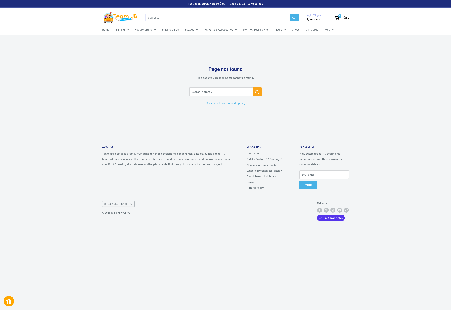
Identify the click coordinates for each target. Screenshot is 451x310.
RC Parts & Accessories (218, 29)
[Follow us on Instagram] (332, 210)
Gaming (120, 29)
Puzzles (189, 29)
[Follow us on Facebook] (319, 210)
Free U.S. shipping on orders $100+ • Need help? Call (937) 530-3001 (225, 3)
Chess (296, 29)
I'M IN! (308, 185)
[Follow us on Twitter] (326, 210)
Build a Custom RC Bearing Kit (265, 159)
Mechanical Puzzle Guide (262, 164)
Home (105, 29)
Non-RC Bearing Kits (256, 29)
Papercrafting (143, 29)
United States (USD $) (115, 203)
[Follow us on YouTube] (339, 210)
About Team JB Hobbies (261, 176)
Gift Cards (312, 29)
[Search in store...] (257, 91)
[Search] (294, 17)
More (327, 29)
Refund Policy (255, 187)
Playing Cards (170, 29)
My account (313, 19)
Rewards (252, 182)
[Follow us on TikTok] (346, 210)
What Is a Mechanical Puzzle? (264, 170)
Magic (278, 29)
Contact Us (253, 153)
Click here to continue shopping (225, 103)
